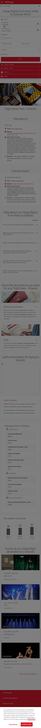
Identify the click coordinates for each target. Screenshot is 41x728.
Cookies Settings (13, 724)
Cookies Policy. (31, 719)
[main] (20, 717)
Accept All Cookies (26, 724)
